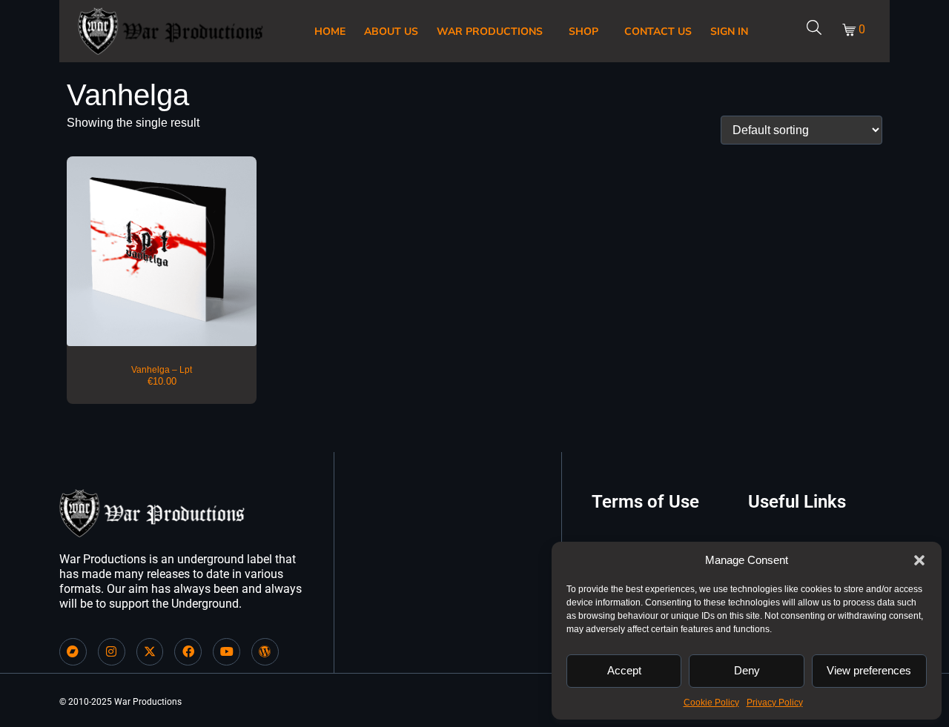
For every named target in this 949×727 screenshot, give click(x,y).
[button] (919, 560)
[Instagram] (111, 651)
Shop (583, 31)
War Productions (490, 31)
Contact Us (658, 31)
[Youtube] (226, 651)
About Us (391, 31)
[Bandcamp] (73, 651)
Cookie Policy (711, 702)
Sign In (729, 31)
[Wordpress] (265, 651)
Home (329, 31)
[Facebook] (188, 651)
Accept (624, 670)
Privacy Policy (775, 702)
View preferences (869, 670)
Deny (747, 670)
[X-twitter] (150, 651)
